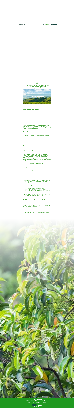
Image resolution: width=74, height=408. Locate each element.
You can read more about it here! (45, 185)
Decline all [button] (39, 404)
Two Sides (37, 147)
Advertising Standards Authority (28, 155)
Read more (42, 401)
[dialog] (37, 403)
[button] (18, 24)
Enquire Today (54, 24)
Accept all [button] (34, 404)
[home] (22, 24)
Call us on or (46, 24)
